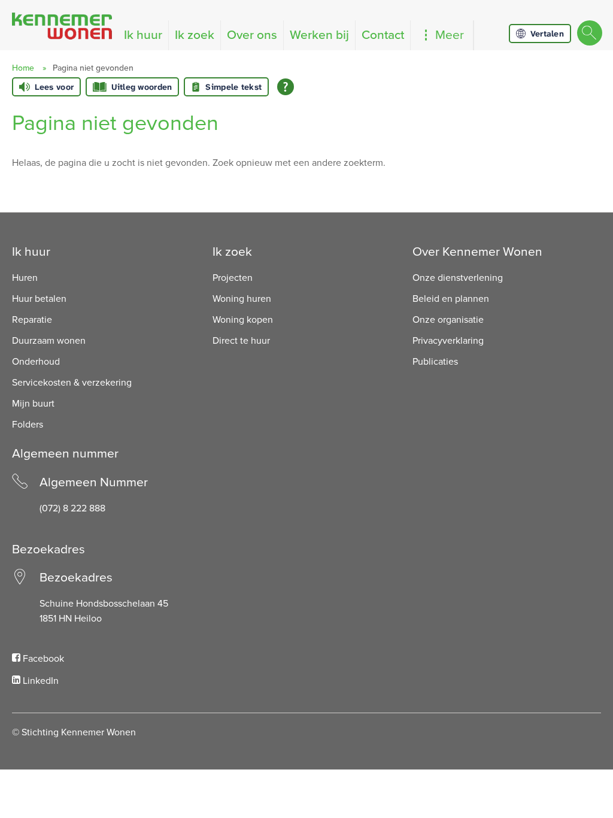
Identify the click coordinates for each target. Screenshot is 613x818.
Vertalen (547, 33)
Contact (383, 35)
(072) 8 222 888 (72, 508)
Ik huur (143, 35)
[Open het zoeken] (589, 34)
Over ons (252, 35)
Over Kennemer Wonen (477, 251)
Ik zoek (194, 35)
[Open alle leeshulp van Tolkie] (285, 86)
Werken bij (319, 35)
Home (23, 68)
